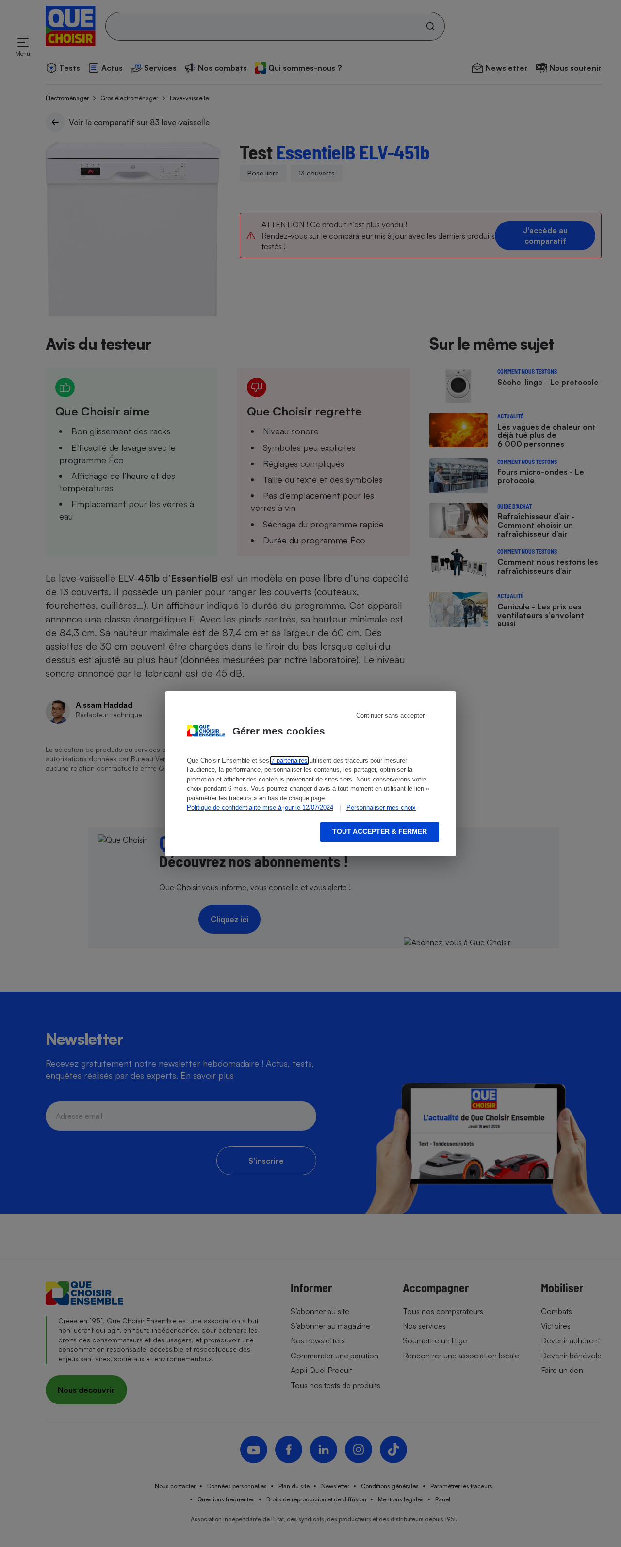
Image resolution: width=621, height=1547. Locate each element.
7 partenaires (289, 760)
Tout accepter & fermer (379, 831)
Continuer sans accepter (390, 715)
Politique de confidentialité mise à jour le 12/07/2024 (260, 807)
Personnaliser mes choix (381, 807)
